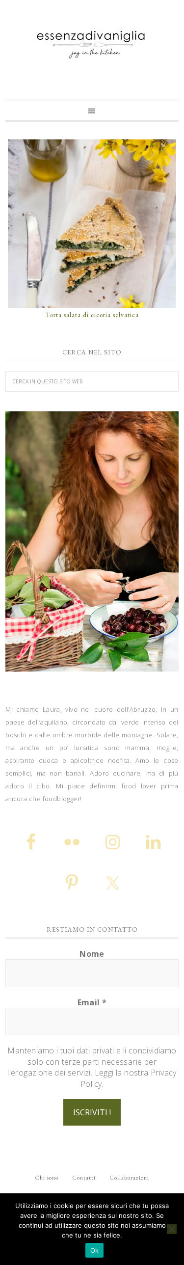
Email (92, 1002)
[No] (172, 1229)
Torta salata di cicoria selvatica (92, 315)
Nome (92, 953)
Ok (94, 1250)
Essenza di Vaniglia (92, 40)
